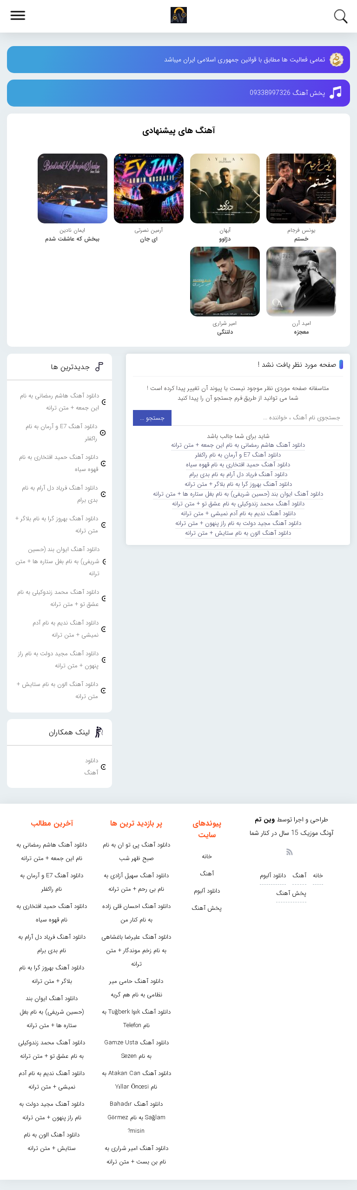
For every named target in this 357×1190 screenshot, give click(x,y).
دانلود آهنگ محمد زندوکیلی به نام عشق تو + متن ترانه (238, 504)
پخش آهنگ (291, 893)
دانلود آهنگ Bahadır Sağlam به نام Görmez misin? (136, 1117)
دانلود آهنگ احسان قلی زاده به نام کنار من (136, 913)
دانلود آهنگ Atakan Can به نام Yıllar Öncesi (136, 1080)
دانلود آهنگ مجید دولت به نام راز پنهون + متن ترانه (238, 523)
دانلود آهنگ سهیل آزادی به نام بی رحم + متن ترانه (136, 882)
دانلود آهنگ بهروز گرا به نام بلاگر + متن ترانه (238, 484)
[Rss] (289, 851)
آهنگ (299, 876)
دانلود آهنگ (91, 767)
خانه (318, 876)
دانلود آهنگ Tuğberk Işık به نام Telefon (136, 1018)
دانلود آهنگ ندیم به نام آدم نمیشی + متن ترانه (238, 513)
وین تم (265, 819)
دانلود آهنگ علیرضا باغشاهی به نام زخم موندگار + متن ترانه (136, 950)
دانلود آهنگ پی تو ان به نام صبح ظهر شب (136, 851)
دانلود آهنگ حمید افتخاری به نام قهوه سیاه (238, 465)
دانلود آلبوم (273, 876)
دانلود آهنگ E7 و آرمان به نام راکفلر (238, 455)
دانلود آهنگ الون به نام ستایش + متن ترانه (238, 533)
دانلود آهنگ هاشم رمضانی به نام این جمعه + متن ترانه (238, 445)
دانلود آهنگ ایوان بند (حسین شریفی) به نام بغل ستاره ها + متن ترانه (238, 494)
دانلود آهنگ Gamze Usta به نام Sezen (136, 1049)
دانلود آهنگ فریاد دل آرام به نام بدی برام (238, 474)
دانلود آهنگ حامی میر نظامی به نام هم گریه (136, 988)
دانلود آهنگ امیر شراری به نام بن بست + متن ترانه (136, 1155)
